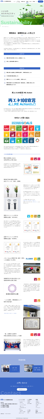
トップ (14, 1)
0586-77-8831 (5, 405)
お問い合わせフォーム (22, 389)
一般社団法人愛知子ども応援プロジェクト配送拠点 (10, 313)
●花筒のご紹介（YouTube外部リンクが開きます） (29, 200)
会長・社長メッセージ (38, 403)
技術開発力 (29, 411)
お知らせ (30, 1)
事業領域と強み (23, 1)
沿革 (36, 406)
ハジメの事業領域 (29, 399)
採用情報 (34, 1)
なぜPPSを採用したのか (23, 407)
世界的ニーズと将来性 (22, 411)
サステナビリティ (38, 407)
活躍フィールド (22, 406)
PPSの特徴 (21, 410)
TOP (2, 26)
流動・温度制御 (29, 403)
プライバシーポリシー (8, 413)
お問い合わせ (40, 1)
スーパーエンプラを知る (18, 1)
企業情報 (27, 1)
